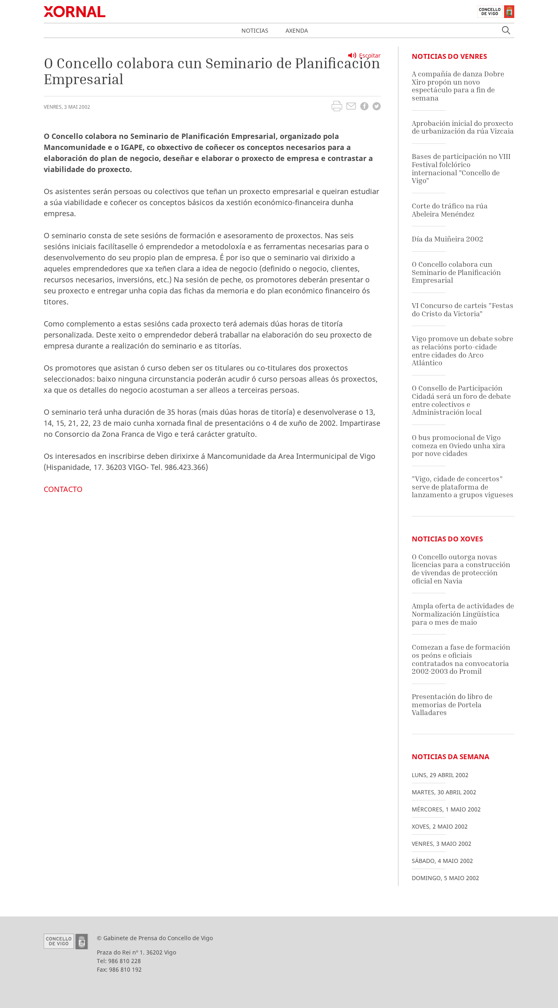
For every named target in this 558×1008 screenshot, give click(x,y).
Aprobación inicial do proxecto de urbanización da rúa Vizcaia (463, 127)
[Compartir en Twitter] (377, 107)
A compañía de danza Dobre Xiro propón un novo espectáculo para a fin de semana (458, 85)
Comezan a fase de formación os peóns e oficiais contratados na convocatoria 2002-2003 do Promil (461, 659)
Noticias (254, 30)
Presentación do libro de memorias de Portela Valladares (452, 704)
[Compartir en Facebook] (364, 107)
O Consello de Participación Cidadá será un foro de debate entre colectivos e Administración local (461, 400)
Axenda (297, 30)
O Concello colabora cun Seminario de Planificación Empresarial (456, 272)
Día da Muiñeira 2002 (447, 239)
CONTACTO (63, 489)
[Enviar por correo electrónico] (351, 107)
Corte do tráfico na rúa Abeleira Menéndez (450, 209)
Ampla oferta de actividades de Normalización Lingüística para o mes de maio (463, 613)
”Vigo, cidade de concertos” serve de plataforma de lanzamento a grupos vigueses (462, 486)
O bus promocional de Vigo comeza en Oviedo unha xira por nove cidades (458, 445)
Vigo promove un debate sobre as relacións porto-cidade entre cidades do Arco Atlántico (462, 350)
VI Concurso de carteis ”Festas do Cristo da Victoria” (462, 309)
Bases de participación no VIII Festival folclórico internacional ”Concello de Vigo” (461, 168)
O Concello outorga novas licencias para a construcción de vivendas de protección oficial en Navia (461, 568)
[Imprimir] (336, 107)
